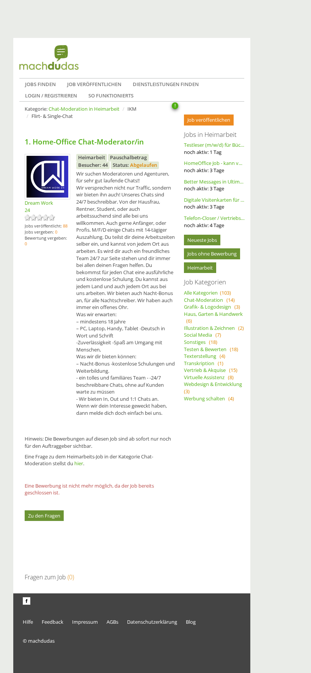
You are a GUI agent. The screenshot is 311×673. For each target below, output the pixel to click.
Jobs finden (40, 84)
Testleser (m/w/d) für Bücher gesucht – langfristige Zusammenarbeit (214, 148)
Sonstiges (200, 342)
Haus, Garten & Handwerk (213, 318)
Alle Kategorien (207, 292)
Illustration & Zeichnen (214, 328)
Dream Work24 (39, 206)
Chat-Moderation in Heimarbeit (84, 108)
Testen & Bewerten (211, 349)
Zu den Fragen (44, 515)
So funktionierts (111, 95)
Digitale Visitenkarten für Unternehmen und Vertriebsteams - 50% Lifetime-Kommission (214, 203)
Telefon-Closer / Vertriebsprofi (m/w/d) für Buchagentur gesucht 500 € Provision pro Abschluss (214, 222)
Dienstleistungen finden (166, 84)
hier (78, 463)
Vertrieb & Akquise (210, 370)
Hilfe (28, 621)
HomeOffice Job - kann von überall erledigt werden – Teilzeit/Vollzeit (214, 167)
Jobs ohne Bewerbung (212, 253)
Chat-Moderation (209, 299)
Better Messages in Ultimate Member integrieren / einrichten (214, 185)
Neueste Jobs (202, 240)
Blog (191, 621)
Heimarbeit (200, 267)
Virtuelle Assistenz (209, 377)
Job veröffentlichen (94, 84)
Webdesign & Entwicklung (214, 388)
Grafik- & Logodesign (212, 306)
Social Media (202, 334)
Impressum (85, 621)
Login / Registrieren (51, 95)
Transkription (203, 363)
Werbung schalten (209, 398)
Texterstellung (204, 356)
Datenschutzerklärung (152, 621)
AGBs (112, 621)
